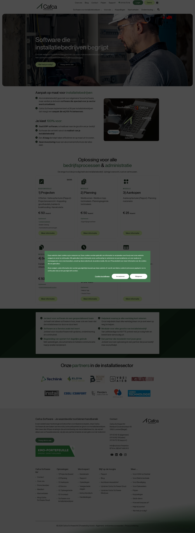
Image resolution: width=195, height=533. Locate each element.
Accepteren (120, 276)
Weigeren (138, 276)
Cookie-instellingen (102, 276)
